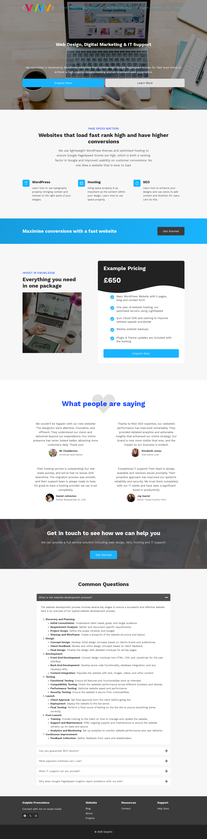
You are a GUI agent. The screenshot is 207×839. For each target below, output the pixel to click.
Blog (167, 7)
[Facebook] (24, 815)
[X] (30, 815)
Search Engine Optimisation (87, 7)
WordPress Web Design (119, 7)
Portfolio (157, 7)
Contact (178, 7)
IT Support (142, 7)
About (63, 7)
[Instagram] (35, 815)
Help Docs (163, 808)
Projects (90, 818)
